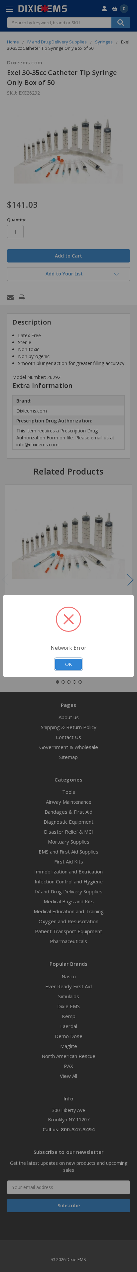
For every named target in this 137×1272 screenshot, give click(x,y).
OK (68, 664)
